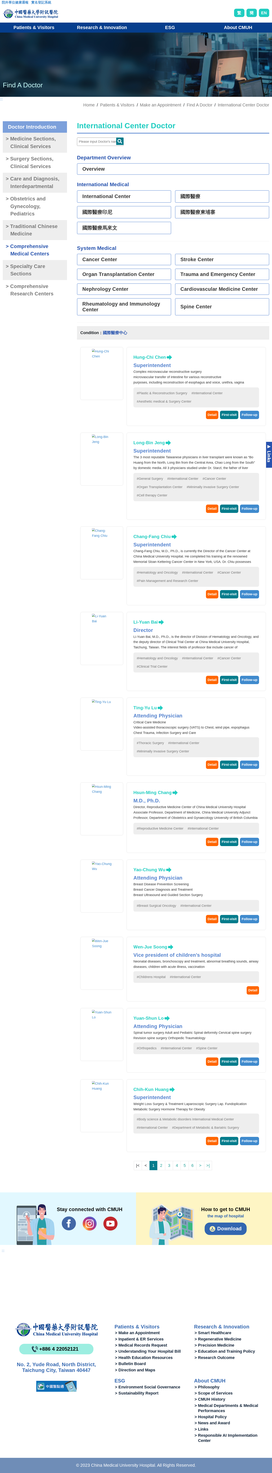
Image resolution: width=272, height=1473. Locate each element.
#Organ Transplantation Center (159, 487)
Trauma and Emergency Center (217, 274)
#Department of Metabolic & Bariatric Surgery (205, 1127)
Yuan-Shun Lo (148, 1018)
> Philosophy (206, 1387)
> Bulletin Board (130, 1363)
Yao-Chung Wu (149, 869)
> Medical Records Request (141, 1345)
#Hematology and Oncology (157, 572)
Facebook (69, 1223)
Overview (93, 169)
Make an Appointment (160, 105)
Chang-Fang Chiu (152, 536)
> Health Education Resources (144, 1357)
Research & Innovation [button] (102, 27)
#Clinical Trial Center (152, 666)
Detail (212, 415)
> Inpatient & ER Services (139, 1339)
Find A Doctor (199, 105)
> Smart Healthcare (212, 1332)
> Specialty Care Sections (25, 270)
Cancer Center (99, 259)
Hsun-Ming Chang (152, 792)
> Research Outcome (214, 1357)
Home (89, 105)
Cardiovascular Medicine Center (219, 289)
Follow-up (249, 415)
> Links (201, 1429)
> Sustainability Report (136, 1393)
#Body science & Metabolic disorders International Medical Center (185, 1119)
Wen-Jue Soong (150, 946)
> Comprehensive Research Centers (29, 290)
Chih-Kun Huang (151, 1089)
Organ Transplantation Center (118, 274)
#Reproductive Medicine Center (160, 828)
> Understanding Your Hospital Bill (148, 1351)
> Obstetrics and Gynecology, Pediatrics (26, 206)
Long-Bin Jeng (149, 442)
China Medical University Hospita (56, 1329)
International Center (106, 196)
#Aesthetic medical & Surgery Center (164, 401)
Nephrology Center (105, 289)
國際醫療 (190, 196)
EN (264, 13)
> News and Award (212, 1423)
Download (229, 1228)
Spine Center (196, 306)
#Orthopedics (147, 1048)
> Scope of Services (213, 1393)
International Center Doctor (243, 105)
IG (90, 1224)
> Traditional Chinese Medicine (32, 230)
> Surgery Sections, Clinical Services (29, 162)
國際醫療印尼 (97, 212)
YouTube (110, 1223)
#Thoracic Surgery (150, 743)
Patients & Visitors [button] (34, 27)
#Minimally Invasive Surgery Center (213, 487)
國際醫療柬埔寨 (197, 212)
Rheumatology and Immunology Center (121, 306)
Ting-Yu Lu (145, 707)
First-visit (229, 415)
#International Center (207, 393)
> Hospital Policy (210, 1417)
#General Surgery (150, 479)
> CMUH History (209, 1399)
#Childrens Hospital (151, 977)
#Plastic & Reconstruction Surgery (162, 393)
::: (4, 3)
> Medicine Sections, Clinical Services (31, 142)
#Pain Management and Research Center (167, 581)
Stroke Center (197, 259)
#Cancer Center (214, 479)
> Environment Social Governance (147, 1387)
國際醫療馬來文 (99, 228)
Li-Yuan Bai (145, 622)
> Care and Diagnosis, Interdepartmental (32, 182)
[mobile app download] (56, 1386)
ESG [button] (170, 27)
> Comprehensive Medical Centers (27, 250)
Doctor (120, 141)
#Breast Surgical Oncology (156, 906)
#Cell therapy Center (152, 495)
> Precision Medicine (214, 1345)
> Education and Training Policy (224, 1351)
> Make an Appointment (137, 1332)
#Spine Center (206, 1048)
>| (208, 1165)
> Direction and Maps (135, 1370)
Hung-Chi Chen (149, 357)
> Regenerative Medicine (217, 1339)
